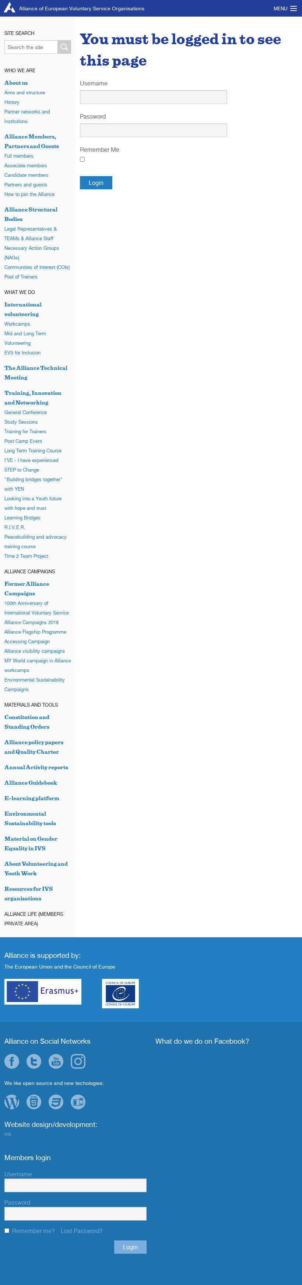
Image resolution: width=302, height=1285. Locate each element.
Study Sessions (21, 422)
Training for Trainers (25, 431)
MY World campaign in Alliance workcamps (37, 665)
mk (7, 1134)
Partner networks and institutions (27, 116)
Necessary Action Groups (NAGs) (31, 252)
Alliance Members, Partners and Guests (31, 141)
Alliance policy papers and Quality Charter (33, 747)
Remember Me (99, 149)
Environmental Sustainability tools (30, 818)
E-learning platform (31, 798)
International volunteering (23, 309)
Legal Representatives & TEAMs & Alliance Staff (30, 233)
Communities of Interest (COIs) (37, 267)
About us (16, 83)
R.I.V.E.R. (14, 527)
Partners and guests (26, 185)
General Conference (25, 412)
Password (93, 116)
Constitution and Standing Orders (26, 722)
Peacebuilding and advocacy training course (35, 541)
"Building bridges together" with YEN (33, 484)
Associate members (25, 165)
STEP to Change (21, 470)
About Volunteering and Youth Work (36, 868)
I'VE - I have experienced (31, 460)
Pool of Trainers (21, 277)
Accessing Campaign (27, 641)
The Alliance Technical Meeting (35, 373)
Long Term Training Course (33, 451)
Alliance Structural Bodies (30, 214)
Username (94, 83)
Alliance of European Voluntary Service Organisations (81, 8)
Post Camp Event (23, 441)
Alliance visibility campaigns (34, 651)
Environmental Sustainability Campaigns (34, 684)
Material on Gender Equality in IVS (30, 843)
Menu (280, 8)
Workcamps (17, 324)
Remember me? (33, 1231)
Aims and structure (24, 92)
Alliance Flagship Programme (35, 632)
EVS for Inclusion (22, 353)
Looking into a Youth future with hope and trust (33, 503)
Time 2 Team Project (26, 556)
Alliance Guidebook (30, 783)
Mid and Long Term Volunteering (25, 338)
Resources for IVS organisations (28, 893)
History (12, 102)
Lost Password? (82, 1231)
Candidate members (26, 175)
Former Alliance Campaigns (26, 588)
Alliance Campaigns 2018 (31, 622)
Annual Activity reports (36, 767)
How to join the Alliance (29, 194)
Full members (19, 156)
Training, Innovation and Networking (33, 398)
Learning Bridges (22, 518)
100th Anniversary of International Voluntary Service (36, 608)
